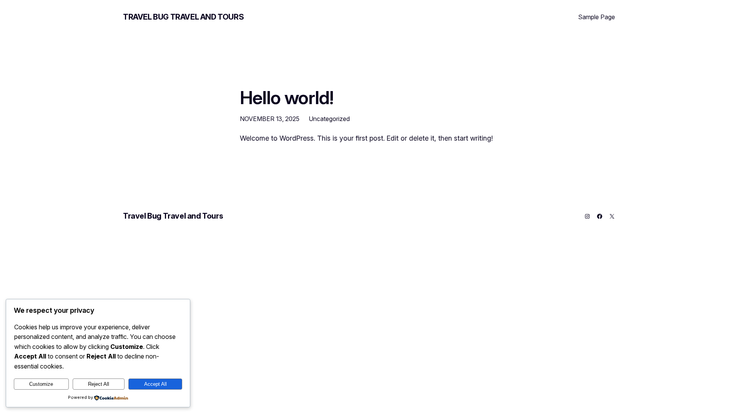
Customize (41, 384)
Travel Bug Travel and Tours (183, 17)
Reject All (98, 384)
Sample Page (596, 17)
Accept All (155, 384)
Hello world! (286, 97)
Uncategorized (329, 119)
